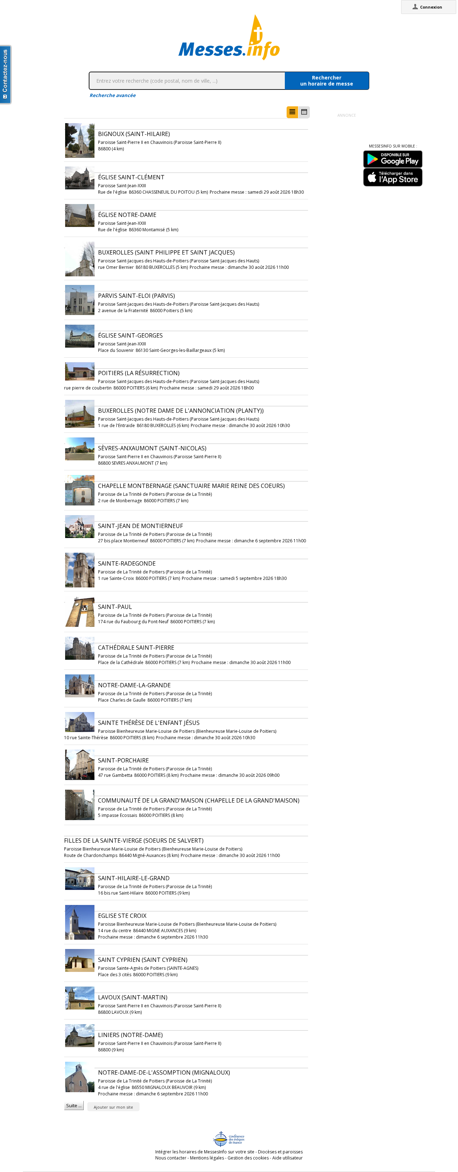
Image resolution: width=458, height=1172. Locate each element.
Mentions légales (207, 1158)
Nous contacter (170, 1158)
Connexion (431, 7)
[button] (292, 112)
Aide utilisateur (287, 1158)
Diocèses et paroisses (280, 1152)
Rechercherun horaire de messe (326, 80)
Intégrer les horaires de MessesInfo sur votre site (204, 1152)
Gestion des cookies (248, 1158)
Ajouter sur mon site (113, 1107)
